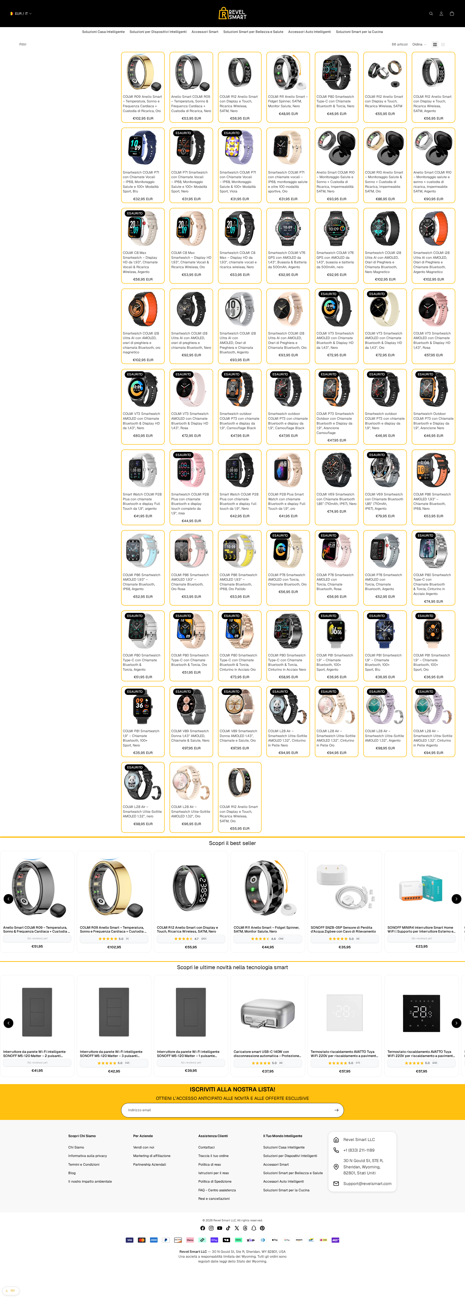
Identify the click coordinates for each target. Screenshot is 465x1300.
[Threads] (245, 1228)
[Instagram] (211, 1228)
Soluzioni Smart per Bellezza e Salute (293, 1173)
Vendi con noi (143, 1147)
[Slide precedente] (128, 72)
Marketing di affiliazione (151, 1156)
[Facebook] (203, 1228)
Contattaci (206, 1147)
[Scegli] (155, 85)
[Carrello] (452, 13)
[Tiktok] (228, 1228)
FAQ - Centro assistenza (217, 1190)
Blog (72, 1173)
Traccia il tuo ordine (213, 1156)
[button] (419, 44)
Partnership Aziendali (149, 1164)
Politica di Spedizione (215, 1181)
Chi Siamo (76, 1147)
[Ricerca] (431, 13)
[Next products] (456, 899)
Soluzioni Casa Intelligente (284, 1147)
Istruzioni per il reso (213, 1173)
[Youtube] (220, 1228)
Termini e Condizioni (83, 1164)
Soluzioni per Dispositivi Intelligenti (290, 1156)
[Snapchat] (254, 1228)
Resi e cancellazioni (214, 1198)
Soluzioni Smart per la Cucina (286, 1190)
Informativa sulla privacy (87, 1156)
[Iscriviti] (337, 1110)
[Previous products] (8, 899)
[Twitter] (237, 1228)
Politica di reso (209, 1164)
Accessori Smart (276, 1164)
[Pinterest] (262, 1228)
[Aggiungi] (349, 85)
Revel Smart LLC (224, 1220)
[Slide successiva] (157, 72)
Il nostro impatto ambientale (90, 1181)
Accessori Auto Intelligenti (283, 1181)
